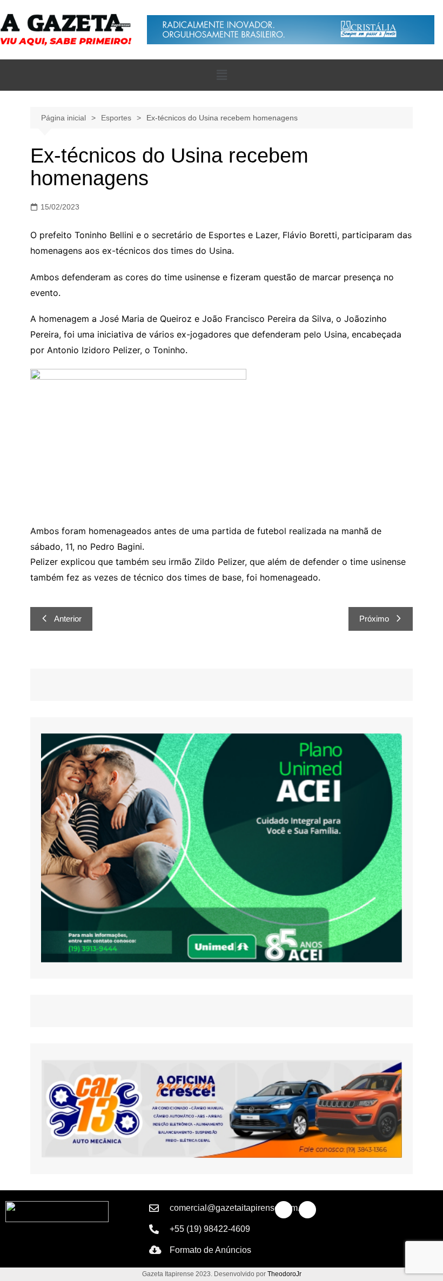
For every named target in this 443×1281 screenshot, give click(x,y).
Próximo (374, 618)
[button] (221, 75)
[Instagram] (307, 1209)
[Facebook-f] (283, 1209)
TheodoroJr (284, 1274)
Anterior (68, 618)
